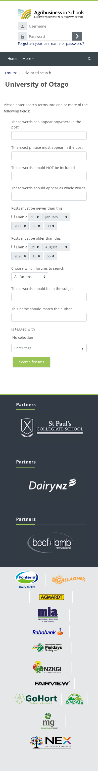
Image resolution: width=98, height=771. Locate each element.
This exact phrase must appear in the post (47, 147)
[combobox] (49, 348)
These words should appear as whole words (48, 188)
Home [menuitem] (12, 58)
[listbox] (49, 338)
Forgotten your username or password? (51, 43)
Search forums (31, 361)
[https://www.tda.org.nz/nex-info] (51, 742)
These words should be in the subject (43, 288)
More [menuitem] (26, 58)
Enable (21, 217)
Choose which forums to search (37, 268)
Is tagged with (23, 329)
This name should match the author (41, 308)
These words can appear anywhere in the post (46, 124)
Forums (11, 73)
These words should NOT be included (43, 167)
